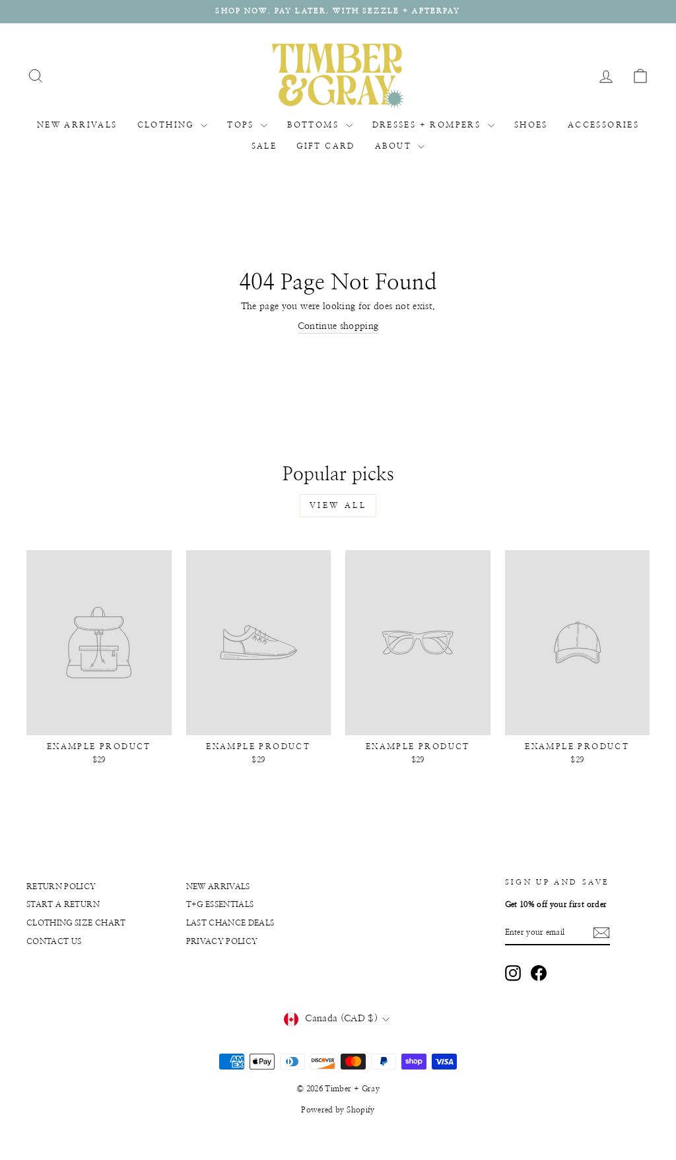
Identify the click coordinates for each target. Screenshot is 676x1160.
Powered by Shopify (337, 1110)
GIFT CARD (325, 146)
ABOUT (395, 146)
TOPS (242, 125)
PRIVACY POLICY (222, 941)
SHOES (531, 125)
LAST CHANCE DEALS (230, 923)
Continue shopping (338, 326)
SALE (264, 146)
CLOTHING (167, 125)
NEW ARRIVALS (77, 125)
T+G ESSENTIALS (220, 904)
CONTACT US (54, 941)
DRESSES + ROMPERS (428, 125)
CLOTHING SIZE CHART (76, 923)
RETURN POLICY (61, 886)
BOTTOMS (314, 125)
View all (338, 505)
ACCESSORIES (603, 125)
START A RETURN (63, 904)
